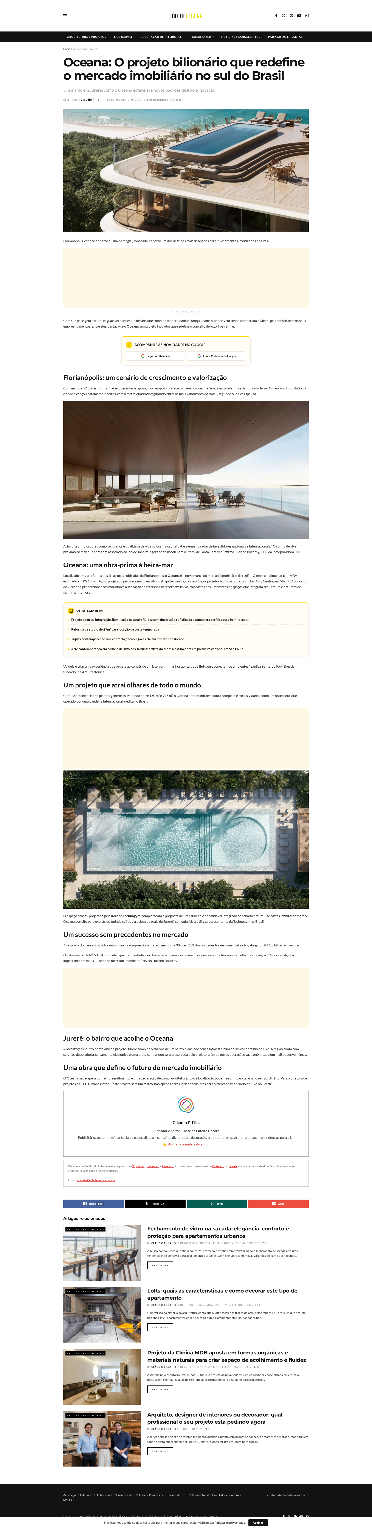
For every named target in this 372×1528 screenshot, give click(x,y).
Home (66, 48)
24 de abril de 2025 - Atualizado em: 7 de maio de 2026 (214, 1366)
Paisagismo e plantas (285, 36)
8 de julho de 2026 (189, 1429)
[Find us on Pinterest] (291, 15)
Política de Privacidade (150, 1495)
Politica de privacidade (229, 1522)
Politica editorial (199, 1495)
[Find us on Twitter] (283, 15)
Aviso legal (69, 1495)
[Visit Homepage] (186, 16)
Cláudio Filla (90, 99)
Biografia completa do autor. (188, 1144)
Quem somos (124, 1495)
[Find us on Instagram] (307, 15)
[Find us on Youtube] (299, 15)
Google (233, 1166)
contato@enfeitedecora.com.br (96, 1180)
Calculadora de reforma (226, 1495)
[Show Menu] (65, 15)
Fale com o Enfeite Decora (96, 1495)
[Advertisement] (186, 278)
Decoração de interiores (161, 36)
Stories (67, 1499)
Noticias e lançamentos (240, 36)
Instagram (153, 1166)
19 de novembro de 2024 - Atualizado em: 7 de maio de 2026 (217, 1243)
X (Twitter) (138, 1166)
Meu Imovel (123, 36)
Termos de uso (176, 1495)
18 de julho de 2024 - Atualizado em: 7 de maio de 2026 (214, 1305)
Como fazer (201, 36)
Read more (162, 1265)
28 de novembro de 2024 (124, 99)
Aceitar (258, 1522)
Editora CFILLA (183, 1516)
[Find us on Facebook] (276, 15)
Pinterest (218, 1166)
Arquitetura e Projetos (86, 36)
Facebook (168, 1166)
